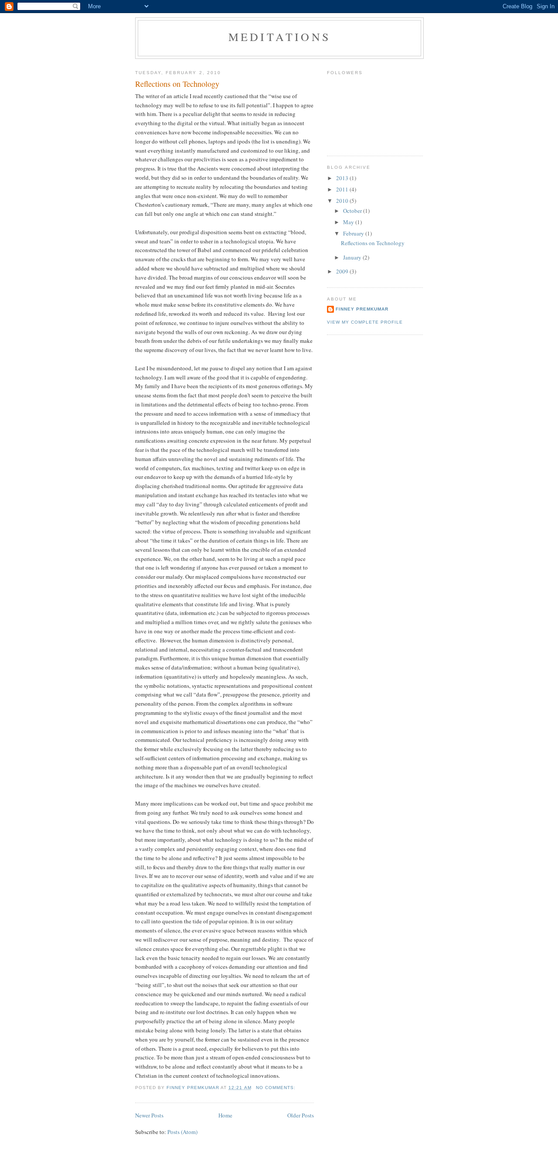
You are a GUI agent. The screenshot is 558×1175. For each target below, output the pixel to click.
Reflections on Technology (177, 84)
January (353, 257)
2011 (343, 189)
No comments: (276, 1087)
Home (225, 1115)
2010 (343, 201)
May (349, 222)
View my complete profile (365, 322)
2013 (343, 178)
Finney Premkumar (362, 309)
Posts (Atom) (182, 1132)
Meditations (279, 36)
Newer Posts (149, 1115)
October (353, 211)
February (354, 233)
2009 (343, 271)
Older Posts (300, 1115)
